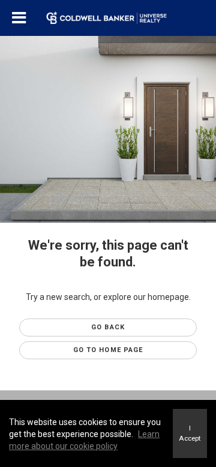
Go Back (108, 327)
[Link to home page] (108, 18)
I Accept (190, 433)
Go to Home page (108, 350)
